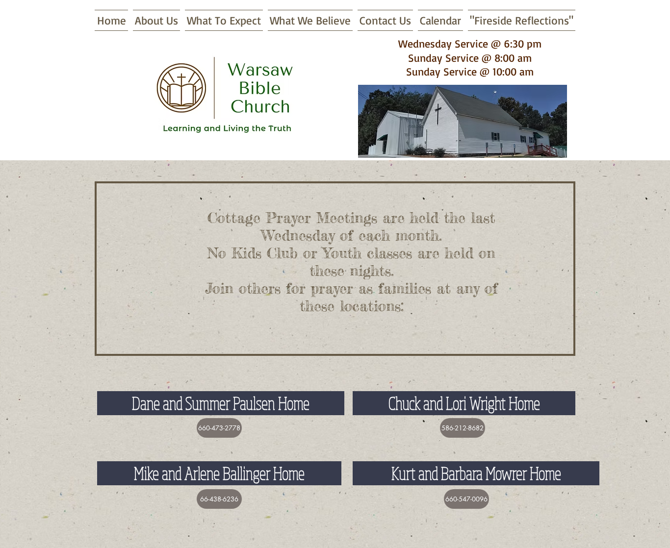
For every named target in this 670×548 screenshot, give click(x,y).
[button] (219, 428)
